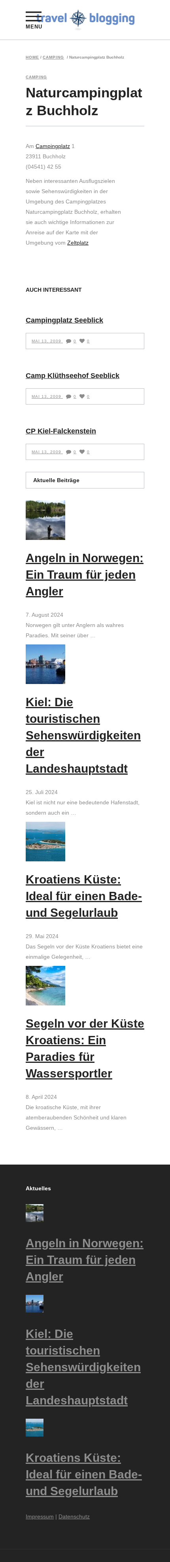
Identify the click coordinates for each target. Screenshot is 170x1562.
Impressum (40, 1516)
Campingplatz (53, 146)
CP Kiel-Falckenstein (61, 431)
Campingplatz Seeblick (64, 320)
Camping (53, 57)
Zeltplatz (78, 242)
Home (32, 57)
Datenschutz (74, 1516)
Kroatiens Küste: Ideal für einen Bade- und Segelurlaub (84, 896)
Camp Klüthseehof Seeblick (72, 376)
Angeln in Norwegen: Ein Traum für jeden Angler (85, 574)
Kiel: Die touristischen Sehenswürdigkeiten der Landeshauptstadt (83, 735)
